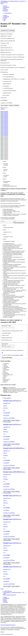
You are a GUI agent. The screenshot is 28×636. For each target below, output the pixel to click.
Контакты (5, 10)
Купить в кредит (4, 105)
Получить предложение (19, 222)
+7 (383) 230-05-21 (7, 591)
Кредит (5, 8)
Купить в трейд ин (15, 420)
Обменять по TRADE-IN (14, 105)
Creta (4, 19)
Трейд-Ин (5, 9)
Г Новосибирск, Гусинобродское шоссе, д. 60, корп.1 (13, 1)
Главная (5, 5)
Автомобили (6, 7)
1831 (4, 20)
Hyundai (5, 17)
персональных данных (18, 355)
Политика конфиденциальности (8, 624)
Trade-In (5, 600)
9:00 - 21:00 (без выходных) (9, 594)
